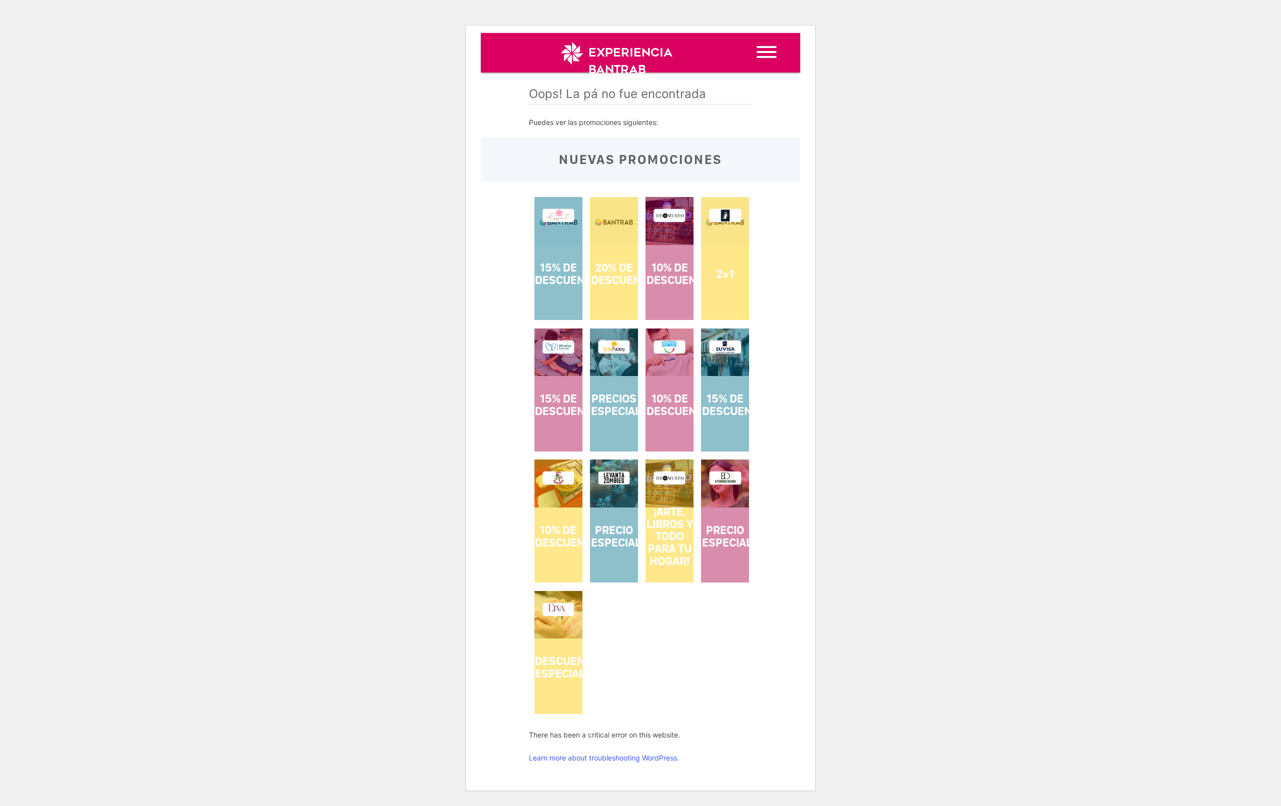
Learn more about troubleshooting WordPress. (604, 758)
